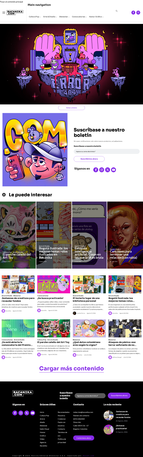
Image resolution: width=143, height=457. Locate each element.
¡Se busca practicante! (50, 298)
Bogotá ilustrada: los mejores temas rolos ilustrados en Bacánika (53, 252)
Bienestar (63, 17)
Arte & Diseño (49, 17)
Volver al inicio (71, 108)
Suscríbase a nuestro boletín (87, 146)
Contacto (61, 429)
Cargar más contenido (71, 369)
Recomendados (64, 412)
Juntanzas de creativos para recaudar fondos (18, 299)
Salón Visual (44, 429)
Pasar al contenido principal (11, 2)
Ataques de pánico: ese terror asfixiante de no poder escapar (122, 343)
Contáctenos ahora (83, 438)
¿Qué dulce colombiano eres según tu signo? (86, 343)
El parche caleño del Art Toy (17, 255)
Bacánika (8, 311)
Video (42, 439)
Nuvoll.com (88, 455)
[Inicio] (13, 12)
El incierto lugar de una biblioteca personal (86, 299)
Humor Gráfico (95, 17)
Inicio (42, 412)
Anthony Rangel (117, 357)
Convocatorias (78, 17)
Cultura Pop (34, 17)
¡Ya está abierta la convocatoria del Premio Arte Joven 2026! (16, 343)
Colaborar (62, 419)
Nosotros (61, 415)
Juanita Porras (81, 313)
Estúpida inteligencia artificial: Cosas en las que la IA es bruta (89, 252)
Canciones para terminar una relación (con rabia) (123, 254)
